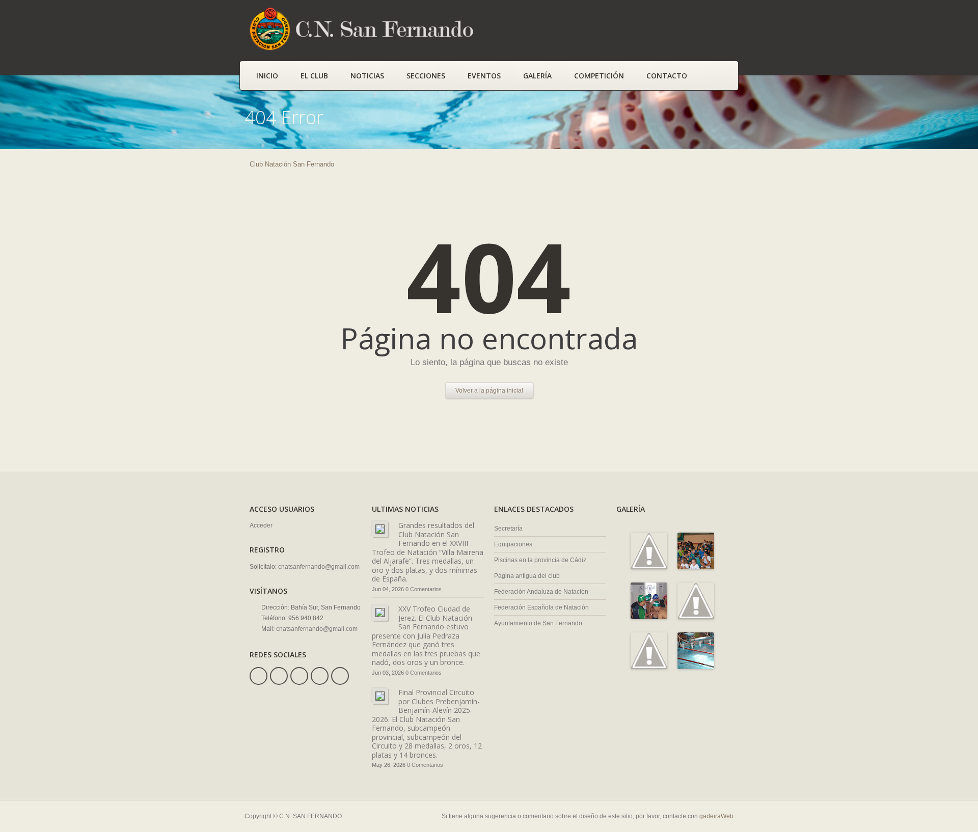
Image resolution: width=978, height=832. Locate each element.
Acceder (261, 525)
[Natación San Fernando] (367, 48)
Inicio (267, 75)
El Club (314, 75)
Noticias (367, 75)
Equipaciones (513, 544)
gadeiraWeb (716, 816)
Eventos (484, 75)
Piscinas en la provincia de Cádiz (540, 560)
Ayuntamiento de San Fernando (538, 623)
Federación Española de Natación (541, 607)
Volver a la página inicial (489, 390)
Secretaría (508, 528)
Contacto (666, 75)
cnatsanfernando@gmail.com (319, 566)
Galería (537, 75)
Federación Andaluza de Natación (541, 591)
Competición (599, 75)
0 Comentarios (423, 589)
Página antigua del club (527, 575)
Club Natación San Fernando (292, 164)
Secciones (425, 75)
